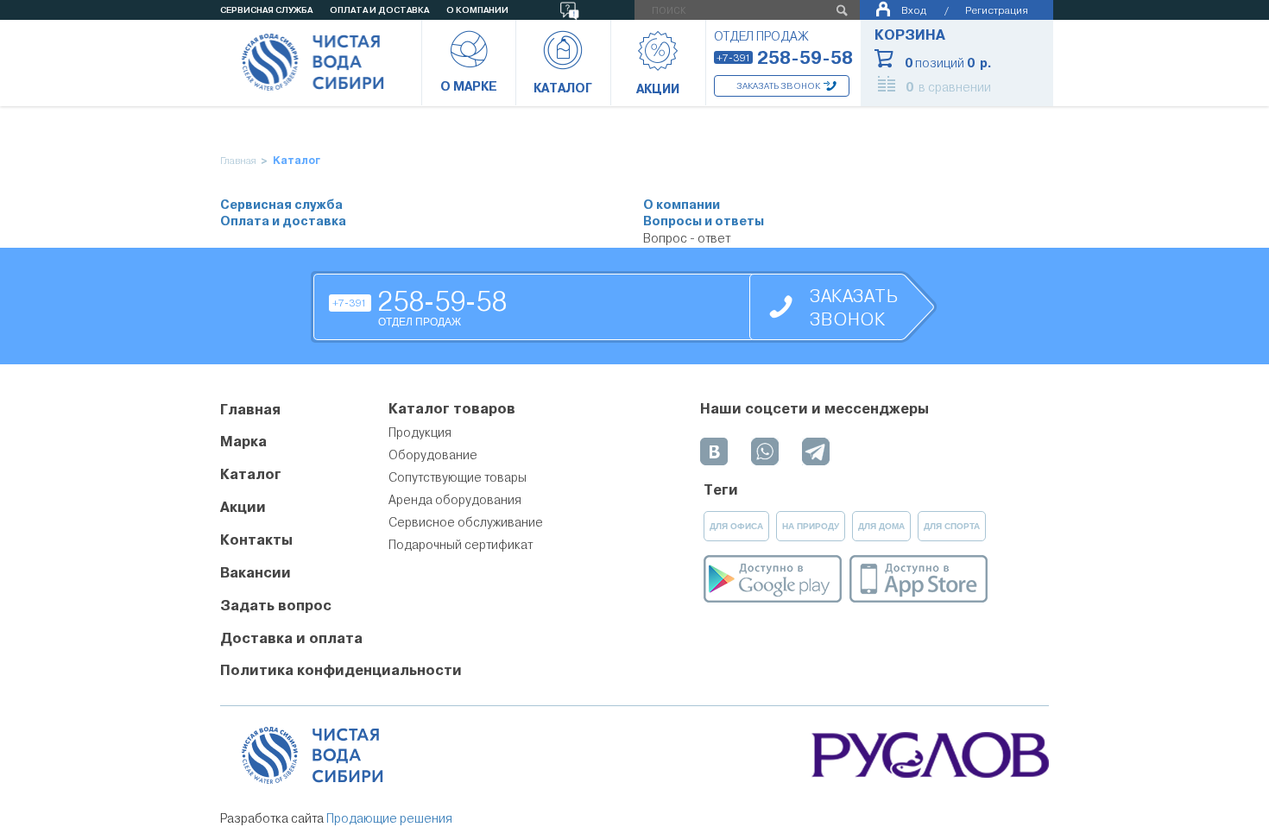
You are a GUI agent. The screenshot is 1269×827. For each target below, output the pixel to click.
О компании (681, 205)
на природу (810, 526)
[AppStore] (918, 579)
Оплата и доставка (283, 221)
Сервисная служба (281, 205)
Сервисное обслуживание (465, 522)
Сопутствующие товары (457, 477)
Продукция (419, 432)
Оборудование (432, 455)
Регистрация (996, 9)
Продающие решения (389, 818)
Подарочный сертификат (460, 544)
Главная (238, 161)
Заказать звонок (778, 86)
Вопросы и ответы (703, 221)
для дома (881, 526)
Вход (913, 9)
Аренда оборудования (454, 500)
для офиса (736, 526)
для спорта (952, 526)
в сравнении (948, 87)
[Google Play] (773, 579)
